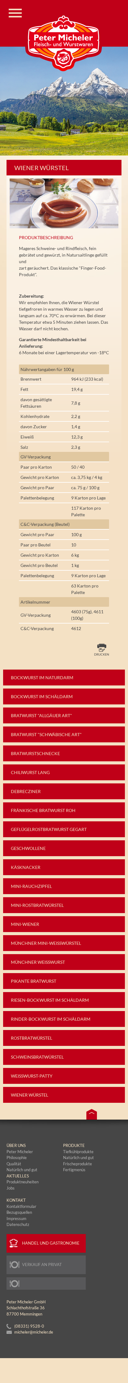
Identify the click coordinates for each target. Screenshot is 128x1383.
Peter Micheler (20, 1151)
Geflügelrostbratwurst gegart (49, 829)
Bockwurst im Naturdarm (42, 677)
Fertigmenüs (74, 1169)
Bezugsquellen (19, 1212)
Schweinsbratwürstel (37, 1057)
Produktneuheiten (23, 1181)
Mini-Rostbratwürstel (37, 905)
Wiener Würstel (29, 1095)
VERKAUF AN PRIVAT (42, 1264)
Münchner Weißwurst (38, 962)
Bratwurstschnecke (35, 753)
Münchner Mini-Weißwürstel (46, 943)
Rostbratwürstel (31, 1038)
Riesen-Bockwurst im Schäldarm (50, 1000)
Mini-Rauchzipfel (31, 886)
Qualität (14, 1163)
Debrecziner (26, 791)
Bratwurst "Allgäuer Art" (41, 715)
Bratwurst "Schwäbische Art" (46, 734)
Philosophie (17, 1157)
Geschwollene (28, 848)
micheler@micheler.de (33, 1332)
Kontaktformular (21, 1206)
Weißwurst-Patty (32, 1076)
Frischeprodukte (77, 1163)
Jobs (11, 1188)
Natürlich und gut (78, 1157)
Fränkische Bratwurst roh (43, 810)
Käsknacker (25, 867)
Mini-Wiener (25, 924)
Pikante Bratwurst (33, 981)
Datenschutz (18, 1224)
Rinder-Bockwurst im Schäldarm (50, 1019)
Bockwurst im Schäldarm (42, 696)
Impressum (16, 1218)
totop (91, 1114)
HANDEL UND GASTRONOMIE (51, 1243)
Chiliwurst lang (30, 772)
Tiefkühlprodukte (78, 1151)
